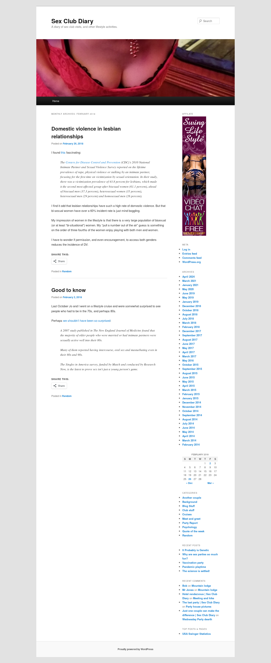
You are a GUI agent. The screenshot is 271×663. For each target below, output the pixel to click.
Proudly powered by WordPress (135, 649)
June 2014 (188, 427)
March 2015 (189, 390)
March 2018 (189, 323)
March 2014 (189, 440)
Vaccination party (193, 562)
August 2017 (189, 339)
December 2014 (191, 402)
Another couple (191, 497)
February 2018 (191, 327)
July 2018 (188, 318)
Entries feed (189, 253)
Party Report (190, 523)
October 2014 (190, 411)
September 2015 (192, 369)
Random (67, 271)
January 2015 (190, 398)
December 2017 (191, 331)
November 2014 (191, 407)
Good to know (68, 290)
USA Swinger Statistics (196, 634)
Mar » (211, 483)
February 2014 (191, 444)
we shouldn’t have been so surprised (86, 320)
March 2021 (189, 281)
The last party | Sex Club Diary (201, 602)
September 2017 (192, 335)
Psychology (189, 527)
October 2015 (190, 364)
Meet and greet (191, 519)
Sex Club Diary (72, 20)
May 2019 (188, 297)
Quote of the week (193, 531)
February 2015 (191, 394)
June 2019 (188, 293)
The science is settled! (196, 571)
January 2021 (190, 285)
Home (55, 101)
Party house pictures (198, 606)
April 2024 (188, 276)
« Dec (189, 483)
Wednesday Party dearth (197, 619)
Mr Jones (188, 590)
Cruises (187, 514)
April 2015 (188, 386)
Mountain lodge (201, 585)
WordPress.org (191, 262)
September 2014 (192, 415)
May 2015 (188, 381)
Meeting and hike (203, 598)
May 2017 (188, 348)
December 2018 (191, 306)
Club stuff (188, 510)
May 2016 (188, 360)
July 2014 (188, 423)
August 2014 (189, 419)
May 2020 (188, 289)
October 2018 (190, 310)
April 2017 (188, 352)
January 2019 (190, 301)
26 (189, 479)
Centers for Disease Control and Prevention (93, 162)
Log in (186, 249)
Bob (184, 585)
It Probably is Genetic (195, 550)
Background (189, 502)
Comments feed (192, 258)
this (63, 152)
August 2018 (189, 314)
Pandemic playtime (194, 567)
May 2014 (188, 432)
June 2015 (188, 377)
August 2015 (189, 373)
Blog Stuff (188, 506)
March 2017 (189, 356)
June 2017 (188, 344)
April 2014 (188, 436)
